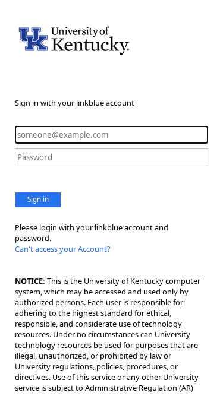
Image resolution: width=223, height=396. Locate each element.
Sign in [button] (38, 199)
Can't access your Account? (63, 248)
